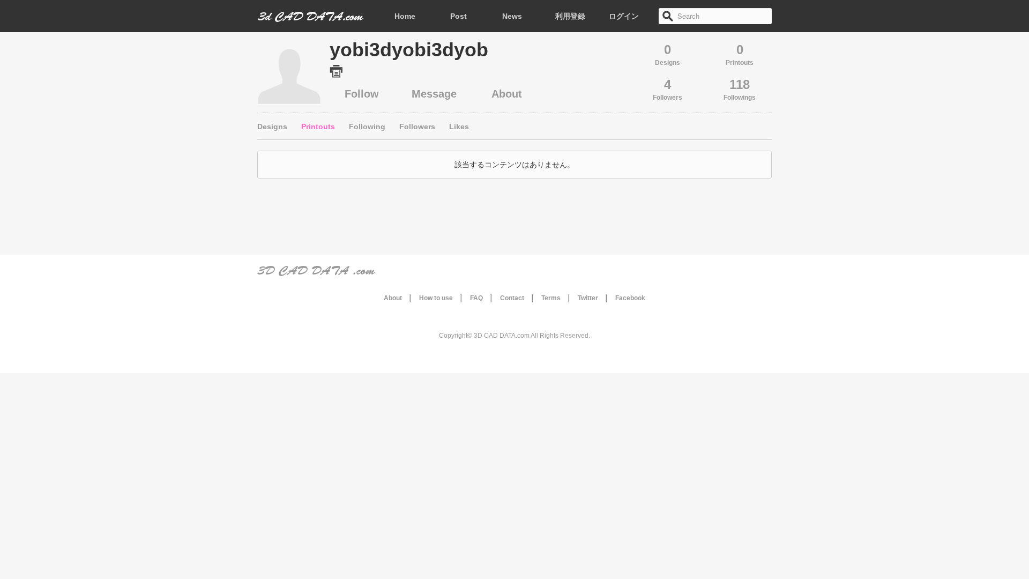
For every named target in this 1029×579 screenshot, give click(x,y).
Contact (512, 298)
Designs (272, 126)
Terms (551, 298)
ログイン (624, 16)
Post (458, 16)
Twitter (588, 298)
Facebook (630, 298)
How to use (436, 298)
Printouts (318, 126)
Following (367, 126)
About (506, 94)
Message (434, 94)
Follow (362, 94)
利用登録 (570, 16)
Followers (417, 126)
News (512, 16)
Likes (459, 126)
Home (404, 16)
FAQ (476, 298)
